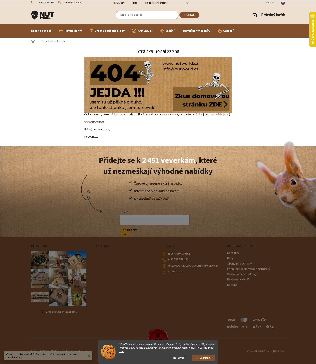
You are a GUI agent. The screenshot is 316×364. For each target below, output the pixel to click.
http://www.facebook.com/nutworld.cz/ (192, 266)
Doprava (232, 285)
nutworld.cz (174, 272)
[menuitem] (41, 31)
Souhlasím (205, 358)
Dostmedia (279, 351)
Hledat (189, 14)
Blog (134, 3)
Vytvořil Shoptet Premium (260, 351)
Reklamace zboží (238, 279)
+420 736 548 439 (177, 260)
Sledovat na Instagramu (61, 312)
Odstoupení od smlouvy (242, 274)
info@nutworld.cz (178, 254)
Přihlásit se (126, 232)
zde (121, 351)
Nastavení (179, 358)
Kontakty (119, 3)
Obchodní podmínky (156, 3)
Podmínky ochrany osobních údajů (248, 269)
